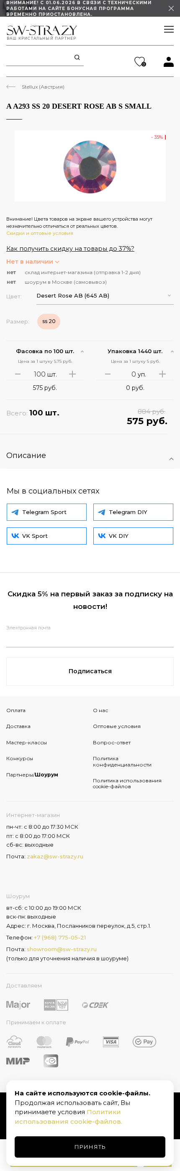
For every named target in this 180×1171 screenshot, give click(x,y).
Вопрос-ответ (112, 742)
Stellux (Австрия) (43, 87)
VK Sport (35, 535)
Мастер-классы (26, 742)
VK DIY (119, 535)
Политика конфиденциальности (122, 761)
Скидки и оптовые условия (39, 233)
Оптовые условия (117, 726)
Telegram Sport (44, 512)
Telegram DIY (128, 512)
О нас (100, 710)
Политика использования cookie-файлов (127, 783)
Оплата (16, 710)
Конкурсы (19, 758)
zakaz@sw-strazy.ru (55, 856)
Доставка (18, 726)
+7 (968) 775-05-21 (60, 937)
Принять (90, 1146)
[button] (105, 296)
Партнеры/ (32, 774)
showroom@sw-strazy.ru (62, 949)
